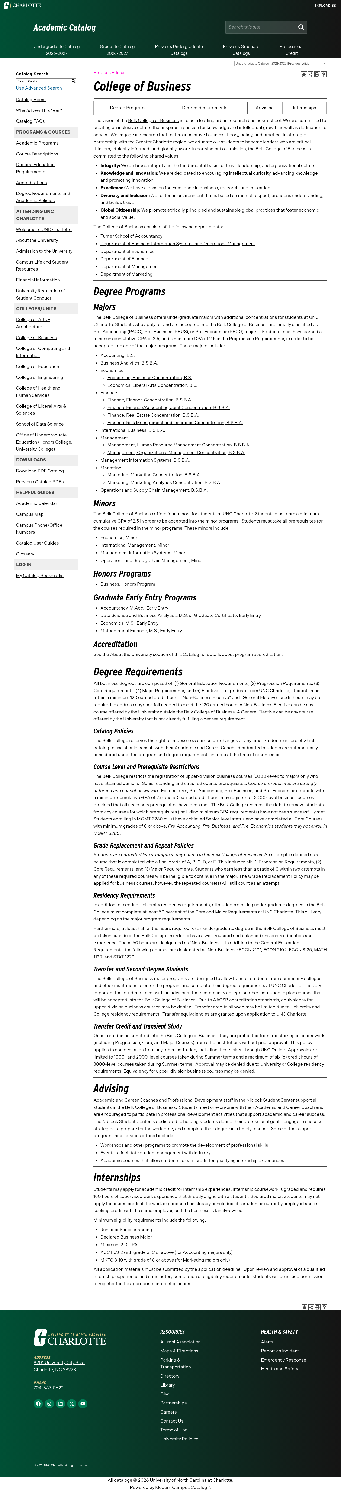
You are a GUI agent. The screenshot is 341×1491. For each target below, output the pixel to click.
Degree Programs (128, 107)
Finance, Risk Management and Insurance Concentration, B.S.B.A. (175, 422)
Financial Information (38, 280)
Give (165, 1394)
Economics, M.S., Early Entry (129, 623)
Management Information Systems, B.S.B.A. (145, 460)
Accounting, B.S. (117, 355)
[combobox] (280, 63)
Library (167, 1385)
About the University (37, 240)
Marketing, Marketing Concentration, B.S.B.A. (154, 475)
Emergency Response (283, 1360)
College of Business (36, 337)
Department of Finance (124, 258)
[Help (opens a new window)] (324, 74)
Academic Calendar (36, 503)
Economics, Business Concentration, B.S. (149, 377)
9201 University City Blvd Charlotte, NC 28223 (59, 1366)
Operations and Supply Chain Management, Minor (151, 560)
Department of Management (129, 266)
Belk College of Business (153, 120)
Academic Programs (37, 143)
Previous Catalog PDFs (40, 481)
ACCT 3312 (111, 1252)
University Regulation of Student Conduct (40, 294)
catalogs (123, 1480)
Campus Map (30, 514)
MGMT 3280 (150, 819)
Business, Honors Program (127, 584)
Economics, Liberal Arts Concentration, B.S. (152, 385)
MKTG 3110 (111, 1260)
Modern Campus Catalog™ (182, 1487)
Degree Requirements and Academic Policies (43, 197)
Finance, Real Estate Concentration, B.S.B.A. (153, 415)
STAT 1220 (124, 957)
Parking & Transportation (175, 1363)
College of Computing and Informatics (43, 352)
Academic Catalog (65, 27)
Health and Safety (279, 1369)
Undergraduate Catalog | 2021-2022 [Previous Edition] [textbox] (274, 63)
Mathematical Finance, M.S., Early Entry (141, 630)
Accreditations (31, 182)
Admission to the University (44, 251)
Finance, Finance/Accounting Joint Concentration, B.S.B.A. (168, 407)
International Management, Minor (134, 545)
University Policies (179, 1439)
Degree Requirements (205, 107)
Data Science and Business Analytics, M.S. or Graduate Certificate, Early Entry (180, 615)
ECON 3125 (300, 949)
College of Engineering (39, 377)
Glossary (25, 554)
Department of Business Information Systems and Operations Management (177, 243)
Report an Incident (280, 1351)
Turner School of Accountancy (131, 236)
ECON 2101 (250, 949)
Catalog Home (31, 99)
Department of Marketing (126, 274)
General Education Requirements (35, 168)
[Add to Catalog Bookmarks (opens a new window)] (304, 74)
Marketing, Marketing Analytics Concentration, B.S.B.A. (164, 482)
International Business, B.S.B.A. (132, 430)
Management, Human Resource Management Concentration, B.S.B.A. (179, 445)
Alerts (267, 1342)
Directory (169, 1376)
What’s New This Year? (39, 110)
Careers (168, 1412)
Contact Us (171, 1421)
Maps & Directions (179, 1351)
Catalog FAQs (30, 121)
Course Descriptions (37, 154)
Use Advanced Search (39, 88)
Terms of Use (173, 1430)
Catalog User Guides (37, 543)
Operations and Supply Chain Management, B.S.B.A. (154, 490)
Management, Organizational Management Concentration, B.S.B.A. (176, 452)
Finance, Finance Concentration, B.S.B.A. (149, 400)
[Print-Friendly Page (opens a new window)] (317, 74)
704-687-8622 (49, 1388)
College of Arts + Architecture (33, 323)
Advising (265, 107)
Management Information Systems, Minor (142, 552)
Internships (304, 107)
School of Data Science (40, 424)
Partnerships (173, 1403)
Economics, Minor (118, 537)
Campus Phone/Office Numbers (39, 529)
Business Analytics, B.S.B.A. (129, 363)
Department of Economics (127, 251)
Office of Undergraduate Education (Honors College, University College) (44, 442)
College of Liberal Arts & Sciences (41, 409)
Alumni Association (180, 1342)
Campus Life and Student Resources (42, 265)
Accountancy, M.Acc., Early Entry (134, 608)
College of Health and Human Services (38, 391)
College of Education (37, 366)
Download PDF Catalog (40, 471)
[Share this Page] (311, 74)
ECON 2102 (275, 949)
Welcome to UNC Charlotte (44, 229)
